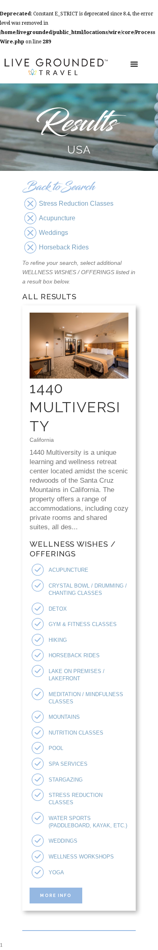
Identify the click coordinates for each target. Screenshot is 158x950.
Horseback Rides (74, 655)
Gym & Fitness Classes (83, 624)
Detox (58, 609)
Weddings (63, 841)
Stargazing (66, 780)
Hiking (58, 640)
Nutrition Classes (76, 733)
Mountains (64, 717)
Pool (56, 748)
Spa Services (68, 764)
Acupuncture (68, 570)
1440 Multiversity (75, 407)
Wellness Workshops (81, 857)
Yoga (56, 872)
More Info (55, 895)
